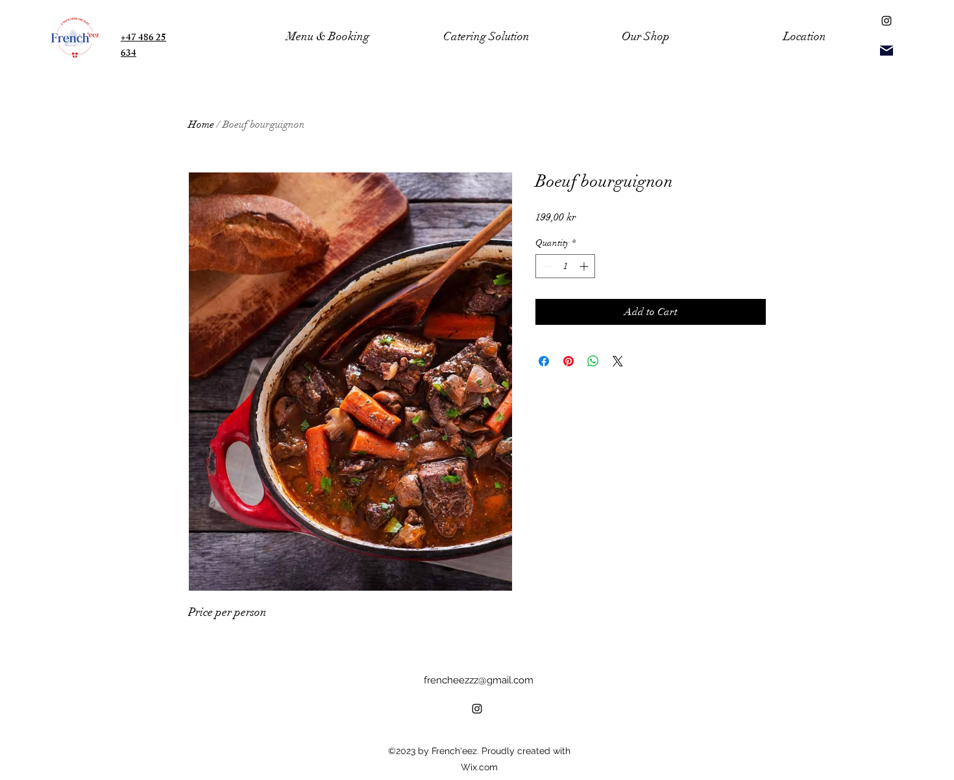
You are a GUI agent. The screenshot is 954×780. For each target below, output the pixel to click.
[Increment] (585, 266)
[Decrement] (545, 266)
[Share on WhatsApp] (593, 361)
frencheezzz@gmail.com (478, 680)
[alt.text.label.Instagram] (886, 20)
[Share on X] (618, 361)
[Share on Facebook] (544, 361)
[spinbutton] (565, 266)
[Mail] (886, 50)
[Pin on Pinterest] (568, 361)
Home (201, 124)
